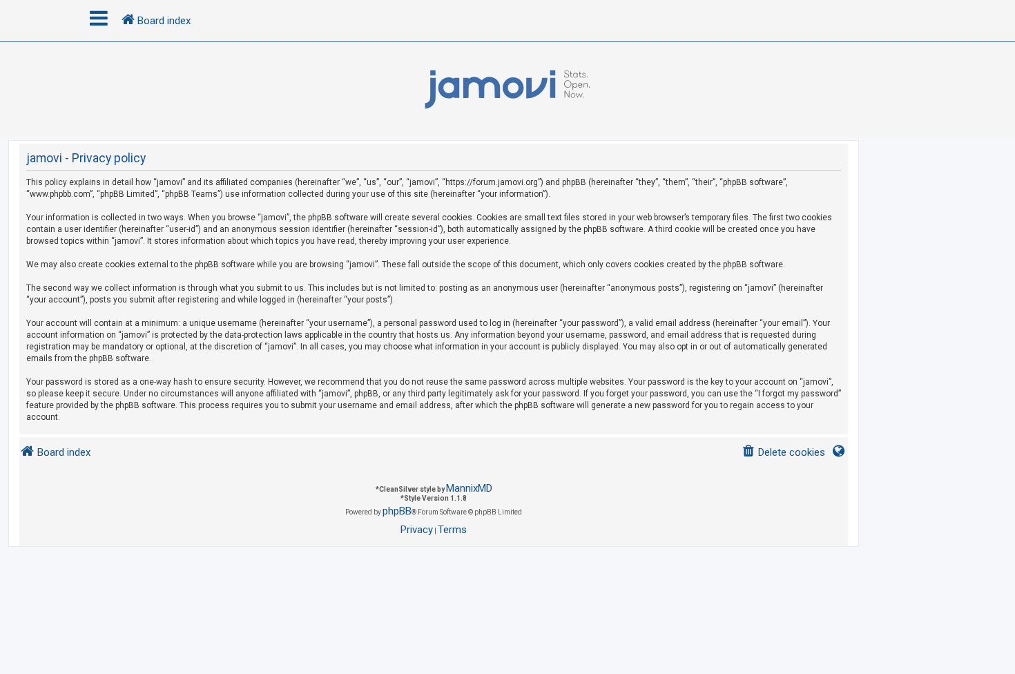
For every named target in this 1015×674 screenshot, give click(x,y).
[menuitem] (783, 452)
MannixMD (469, 488)
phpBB (397, 511)
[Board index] (507, 90)
